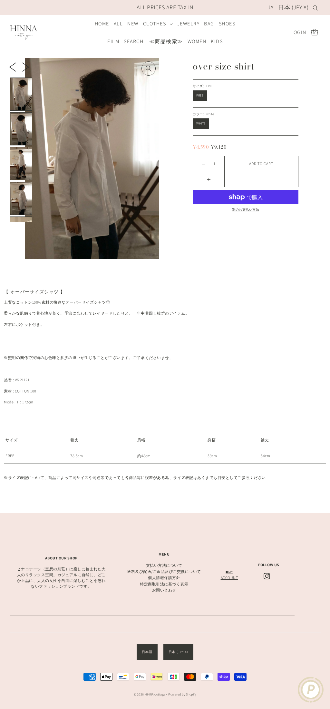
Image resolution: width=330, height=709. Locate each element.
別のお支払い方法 (245, 209)
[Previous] (12, 66)
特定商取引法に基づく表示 (164, 584)
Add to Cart (261, 163)
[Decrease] (203, 163)
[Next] (25, 66)
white (201, 123)
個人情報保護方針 (164, 577)
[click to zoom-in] (148, 68)
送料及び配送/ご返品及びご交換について (164, 571)
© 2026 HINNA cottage (150, 694)
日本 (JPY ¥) (293, 7)
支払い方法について (164, 565)
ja (271, 7)
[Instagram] (267, 576)
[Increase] (208, 179)
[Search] (315, 7)
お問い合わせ (164, 590)
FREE (199, 95)
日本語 (147, 652)
